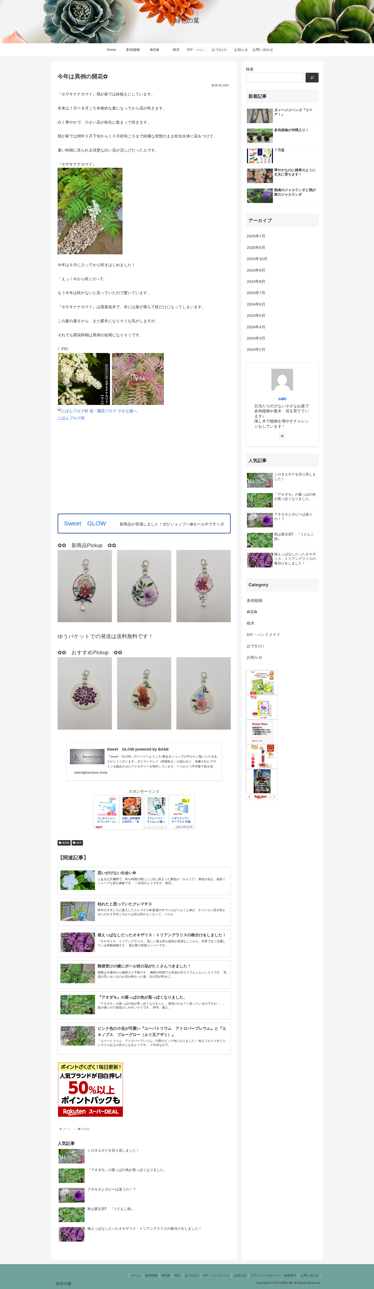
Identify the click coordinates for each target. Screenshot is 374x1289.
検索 (250, 69)
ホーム (135, 1275)
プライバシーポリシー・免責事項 (273, 1275)
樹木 (79, 842)
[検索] (312, 77)
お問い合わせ (310, 1275)
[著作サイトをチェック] (282, 435)
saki (282, 398)
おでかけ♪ (192, 1275)
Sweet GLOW (85, 523)
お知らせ (240, 1275)
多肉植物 (151, 1275)
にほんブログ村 (71, 418)
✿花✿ (65, 842)
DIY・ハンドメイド (216, 1275)
